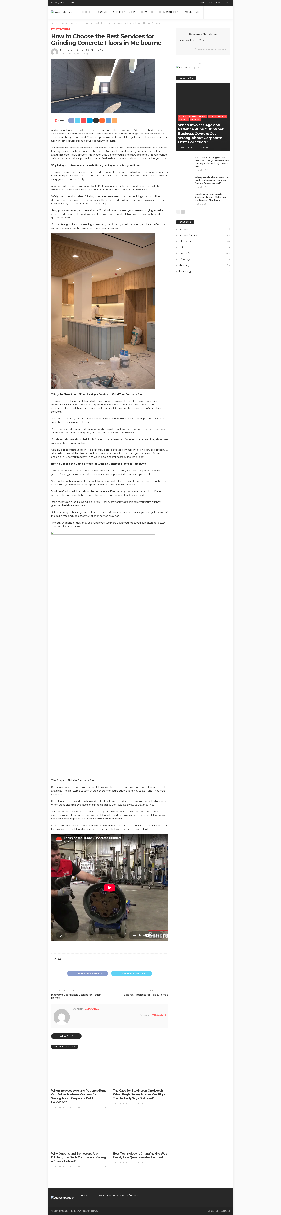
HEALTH (204, 247)
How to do (147, 12)
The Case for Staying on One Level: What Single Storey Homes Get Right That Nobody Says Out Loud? (139, 1094)
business (58, 1080)
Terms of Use (222, 2)
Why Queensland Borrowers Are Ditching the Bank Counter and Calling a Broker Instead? (78, 1157)
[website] (74, 1015)
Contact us (213, 1211)
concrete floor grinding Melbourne (125, 172)
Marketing (192, 12)
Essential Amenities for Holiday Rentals (146, 994)
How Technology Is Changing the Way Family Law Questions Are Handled (140, 1155)
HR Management (169, 12)
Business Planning (94, 12)
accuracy (88, 829)
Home (201, 2)
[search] (229, 12)
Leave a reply (65, 1036)
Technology (204, 271)
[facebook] (79, 3)
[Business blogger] (62, 12)
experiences (97, 474)
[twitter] (83, 3)
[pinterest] (88, 3)
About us (225, 1211)
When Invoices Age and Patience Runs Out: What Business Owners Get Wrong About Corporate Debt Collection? (78, 1096)
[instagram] (92, 3)
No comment (103, 50)
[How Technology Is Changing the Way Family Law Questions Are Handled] (140, 1133)
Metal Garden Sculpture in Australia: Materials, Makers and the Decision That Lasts (211, 197)
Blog (210, 2)
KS (59, 958)
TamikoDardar (66, 50)
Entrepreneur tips (123, 12)
